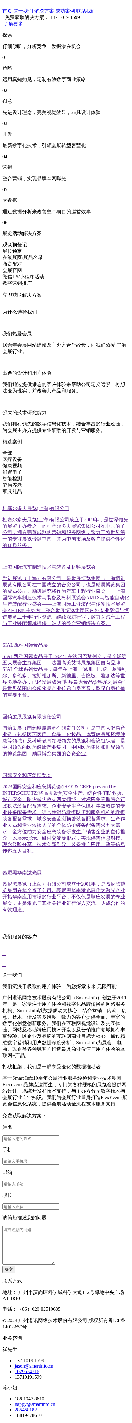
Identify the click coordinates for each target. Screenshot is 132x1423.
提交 (9, 1269)
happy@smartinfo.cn (35, 1404)
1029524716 (27, 1371)
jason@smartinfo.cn (34, 1366)
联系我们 (86, 10)
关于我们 (23, 10)
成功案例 (65, 10)
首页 (7, 10)
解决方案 (44, 10)
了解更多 (13, 23)
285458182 (26, 1409)
